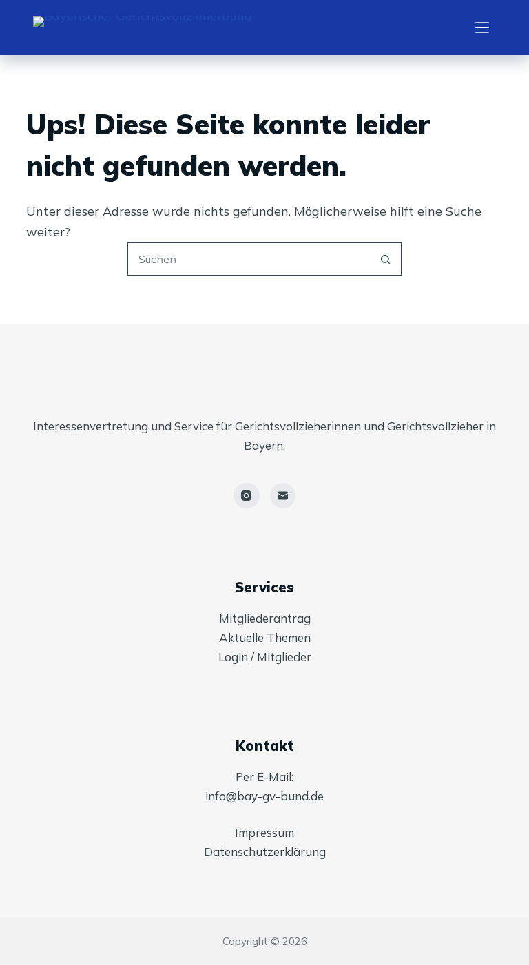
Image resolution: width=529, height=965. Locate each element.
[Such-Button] (385, 259)
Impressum (264, 832)
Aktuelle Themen (265, 637)
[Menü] (482, 27)
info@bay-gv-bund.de (264, 796)
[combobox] (248, 259)
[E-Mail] (283, 496)
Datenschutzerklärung (265, 851)
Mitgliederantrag (265, 618)
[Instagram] (247, 496)
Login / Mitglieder (264, 657)
